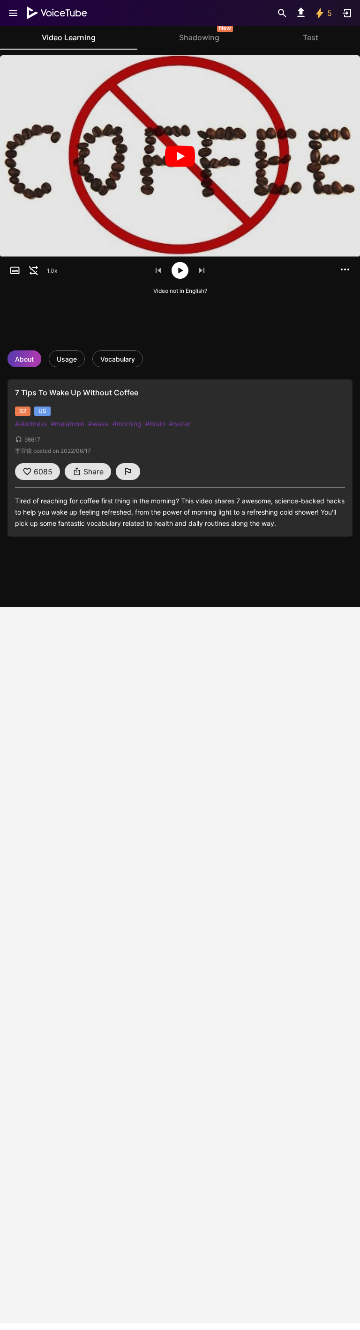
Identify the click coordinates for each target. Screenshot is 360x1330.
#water (179, 424)
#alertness (31, 424)
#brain (155, 424)
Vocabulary (117, 359)
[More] (345, 269)
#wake (98, 424)
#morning (127, 424)
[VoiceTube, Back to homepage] (57, 13)
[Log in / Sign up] (346, 13)
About (24, 359)
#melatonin (67, 424)
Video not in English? (180, 290)
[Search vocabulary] (282, 13)
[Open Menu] (13, 13)
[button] (15, 270)
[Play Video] (180, 156)
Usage (67, 359)
